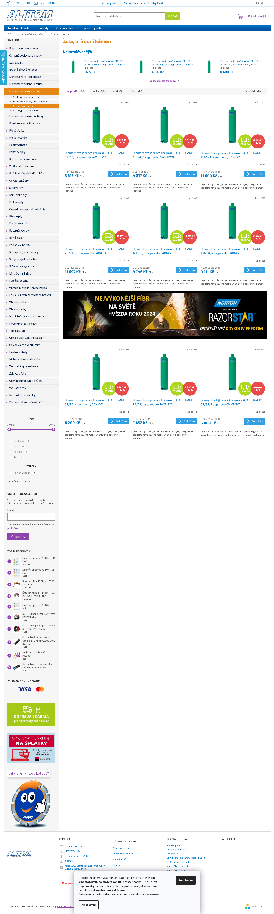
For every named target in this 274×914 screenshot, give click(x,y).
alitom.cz (69, 861)
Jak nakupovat (108, 3)
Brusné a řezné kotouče (23, 70)
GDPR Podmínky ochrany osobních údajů (186, 858)
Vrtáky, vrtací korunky (21, 166)
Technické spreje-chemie (24, 367)
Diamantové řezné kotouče (25, 77)
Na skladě (21, 441)
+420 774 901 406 (72, 851)
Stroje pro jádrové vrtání (23, 259)
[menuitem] (18, 28)
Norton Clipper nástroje (178, 866)
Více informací (152, 895)
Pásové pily (15, 217)
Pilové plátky (16, 131)
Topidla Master (18, 331)
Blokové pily (16, 202)
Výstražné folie (18, 388)
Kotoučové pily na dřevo (23, 159)
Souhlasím (185, 880)
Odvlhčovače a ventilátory (24, 345)
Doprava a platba (121, 848)
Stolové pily (16, 188)
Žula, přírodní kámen (23, 106)
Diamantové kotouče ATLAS (25, 402)
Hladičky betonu (18, 281)
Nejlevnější (99, 91)
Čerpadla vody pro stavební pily (27, 209)
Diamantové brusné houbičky (26, 116)
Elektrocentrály (18, 352)
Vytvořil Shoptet (259, 906)
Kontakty (117, 865)
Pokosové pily (17, 152)
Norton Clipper (24, 473)
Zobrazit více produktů (163, 80)
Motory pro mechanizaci (23, 324)
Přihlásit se (18, 536)
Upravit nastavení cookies (67, 906)
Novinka (20, 452)
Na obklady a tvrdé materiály (26, 97)
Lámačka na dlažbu (20, 274)
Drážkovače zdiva (19, 224)
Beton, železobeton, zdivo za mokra (30, 101)
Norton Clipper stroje (176, 870)
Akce (19, 446)
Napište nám (158, 3)
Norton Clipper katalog (22, 395)
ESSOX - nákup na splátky (178, 862)
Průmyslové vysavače (21, 266)
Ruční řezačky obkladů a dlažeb (27, 174)
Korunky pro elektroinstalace (26, 110)
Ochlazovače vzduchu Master (26, 338)
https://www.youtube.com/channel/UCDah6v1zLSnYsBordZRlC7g (85, 867)
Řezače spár (16, 238)
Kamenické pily (18, 195)
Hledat (172, 16)
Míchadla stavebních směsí (24, 359)
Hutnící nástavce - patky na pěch (28, 317)
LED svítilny (16, 63)
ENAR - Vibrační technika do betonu (30, 295)
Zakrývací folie (17, 374)
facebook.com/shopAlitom (77, 856)
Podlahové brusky (19, 245)
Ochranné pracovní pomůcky (25, 381)
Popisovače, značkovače (23, 48)
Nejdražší (118, 91)
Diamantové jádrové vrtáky (24, 91)
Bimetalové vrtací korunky (24, 123)
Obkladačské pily (19, 181)
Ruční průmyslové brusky (23, 252)
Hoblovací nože (18, 145)
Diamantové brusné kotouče (26, 84)
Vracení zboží (119, 859)
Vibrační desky (17, 302)
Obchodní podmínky (134, 3)
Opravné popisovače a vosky (25, 56)
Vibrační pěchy (17, 309)
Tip (18, 457)
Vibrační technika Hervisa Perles (28, 288)
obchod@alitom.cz (74, 846)
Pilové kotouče (18, 138)
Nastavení (89, 905)
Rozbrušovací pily (19, 231)
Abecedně (137, 91)
